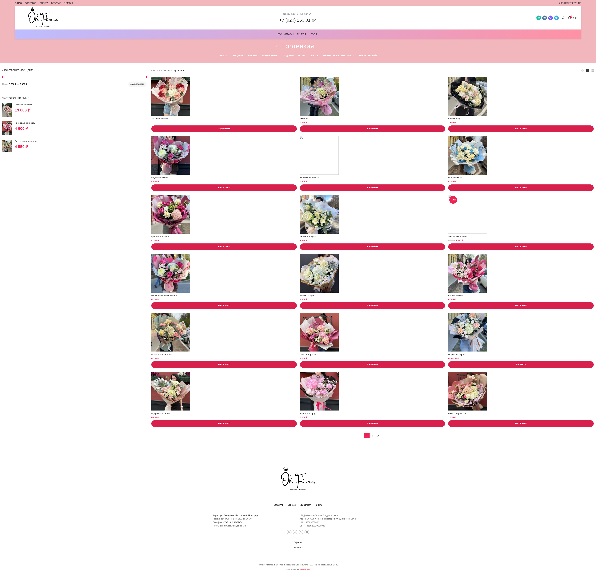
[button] (372, 128)
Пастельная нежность (26, 141)
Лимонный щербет (457, 236)
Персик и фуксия (308, 354)
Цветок (166, 70)
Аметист (304, 118)
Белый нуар (454, 118)
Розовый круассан (457, 413)
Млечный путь (307, 295)
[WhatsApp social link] (538, 18)
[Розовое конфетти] (7, 110)
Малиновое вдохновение (164, 295)
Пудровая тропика (160, 413)
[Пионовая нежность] (7, 128)
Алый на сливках (159, 118)
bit (305, 569)
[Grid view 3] (587, 70)
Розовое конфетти (24, 104)
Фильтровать (137, 84)
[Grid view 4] (592, 70)
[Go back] (278, 46)
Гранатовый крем (160, 236)
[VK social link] (544, 18)
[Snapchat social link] (550, 18)
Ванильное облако (309, 177)
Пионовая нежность (25, 123)
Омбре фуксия (455, 295)
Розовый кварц (307, 413)
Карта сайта (298, 548)
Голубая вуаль (455, 177)
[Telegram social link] (556, 18)
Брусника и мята (159, 177)
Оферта (298, 542)
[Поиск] (563, 18)
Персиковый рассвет (458, 354)
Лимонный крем (308, 236)
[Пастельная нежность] (7, 146)
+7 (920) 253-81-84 (232, 522)
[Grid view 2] (582, 70)
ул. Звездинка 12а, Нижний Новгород (239, 515)
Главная (155, 70)
